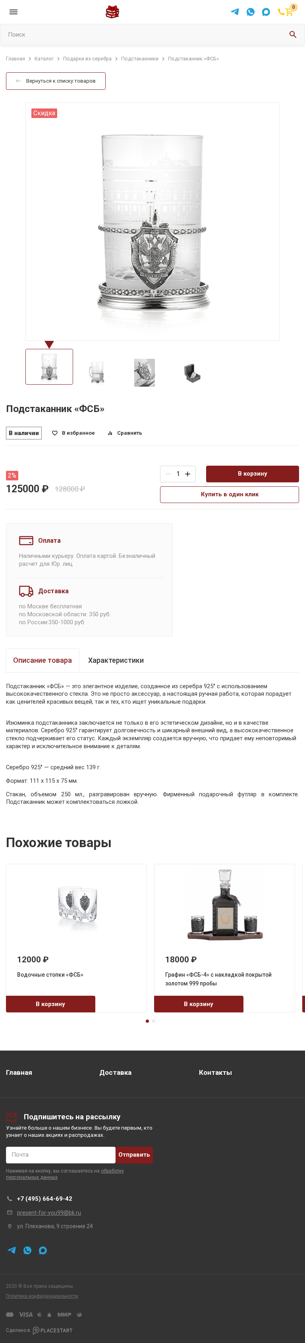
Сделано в (18, 1330)
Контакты (215, 1072)
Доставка (115, 1072)
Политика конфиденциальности (42, 1296)
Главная (19, 1072)
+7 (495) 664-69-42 (44, 1198)
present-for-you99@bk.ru (49, 1212)
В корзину (252, 473)
